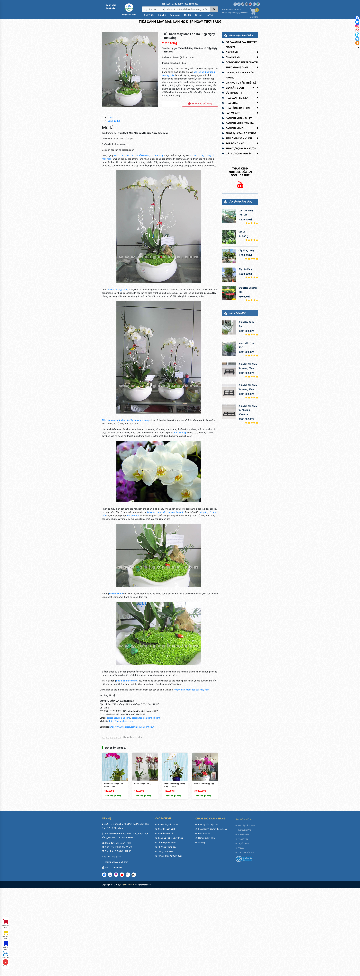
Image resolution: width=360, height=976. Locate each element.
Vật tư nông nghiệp (239, 153)
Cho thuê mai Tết (165, 833)
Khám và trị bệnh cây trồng (170, 838)
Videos (241, 847)
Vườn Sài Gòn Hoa (246, 851)
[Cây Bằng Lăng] (229, 256)
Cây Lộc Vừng (245, 269)
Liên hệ (162, 15)
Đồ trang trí (234, 92)
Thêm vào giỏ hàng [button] (112, 796)
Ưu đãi (187, 15)
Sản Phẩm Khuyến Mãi (240, 123)
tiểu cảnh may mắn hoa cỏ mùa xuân (165, 512)
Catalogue (175, 15)
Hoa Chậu (232, 102)
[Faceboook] (235, 3)
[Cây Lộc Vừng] (229, 275)
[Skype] (357, 34)
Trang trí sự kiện (165, 851)
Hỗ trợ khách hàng (206, 838)
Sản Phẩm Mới (235, 128)
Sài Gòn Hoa (133, 515)
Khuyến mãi (243, 833)
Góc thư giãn (204, 833)
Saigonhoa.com (127, 885)
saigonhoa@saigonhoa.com (146, 717)
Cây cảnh (232, 52)
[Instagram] (242, 3)
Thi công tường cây (167, 847)
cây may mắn (116, 593)
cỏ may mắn (168, 75)
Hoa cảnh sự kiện (237, 97)
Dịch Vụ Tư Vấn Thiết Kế (241, 82)
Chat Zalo (6, 957)
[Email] (246, 3)
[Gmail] (357, 30)
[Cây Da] (229, 237)
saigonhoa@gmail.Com (116, 862)
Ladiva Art (233, 113)
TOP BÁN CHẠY (235, 143)
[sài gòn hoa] (129, 9)
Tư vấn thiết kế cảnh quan (170, 856)
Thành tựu (243, 838)
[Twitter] (239, 3)
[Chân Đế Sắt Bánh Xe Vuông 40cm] (229, 390)
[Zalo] (254, 3)
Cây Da (242, 231)
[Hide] (359, 48)
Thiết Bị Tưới (5, 948)
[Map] (258, 3)
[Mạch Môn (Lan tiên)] (229, 348)
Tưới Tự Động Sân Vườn (241, 148)
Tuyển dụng (243, 842)
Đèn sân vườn (235, 87)
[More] (357, 43)
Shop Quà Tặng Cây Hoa (241, 133)
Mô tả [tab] (110, 117)
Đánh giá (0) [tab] (114, 121)
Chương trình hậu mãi (208, 824)
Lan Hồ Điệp (180, 432)
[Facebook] (357, 18)
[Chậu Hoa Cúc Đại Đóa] (229, 293)
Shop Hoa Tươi (5, 927)
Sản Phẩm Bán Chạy (239, 118)
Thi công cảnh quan (167, 842)
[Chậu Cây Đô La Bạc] (229, 327)
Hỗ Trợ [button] (209, 15)
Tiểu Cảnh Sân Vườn (239, 138)
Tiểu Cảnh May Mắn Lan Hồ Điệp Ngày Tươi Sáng (139, 155)
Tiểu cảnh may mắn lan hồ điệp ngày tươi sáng (125, 420)
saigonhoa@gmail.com (118, 717)
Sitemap (201, 842)
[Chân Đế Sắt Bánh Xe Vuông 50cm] (229, 369)
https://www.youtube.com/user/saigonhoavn (131, 726)
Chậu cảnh (233, 57)
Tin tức (198, 15)
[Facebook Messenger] (357, 22)
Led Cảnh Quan (5, 937)
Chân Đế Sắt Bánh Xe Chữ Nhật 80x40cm (247, 410)
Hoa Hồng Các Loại (238, 107)
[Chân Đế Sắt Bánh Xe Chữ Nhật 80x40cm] (229, 411)
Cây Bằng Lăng (246, 250)
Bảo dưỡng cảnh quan (168, 824)
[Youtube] (250, 3)
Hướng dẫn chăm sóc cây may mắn (191, 689)
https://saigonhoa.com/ (121, 721)
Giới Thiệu (149, 15)
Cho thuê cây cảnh (166, 829)
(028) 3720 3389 (112, 856)
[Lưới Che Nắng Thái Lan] (229, 216)
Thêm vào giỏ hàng (202, 103)
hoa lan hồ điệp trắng (204, 72)
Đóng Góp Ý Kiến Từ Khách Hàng (212, 829)
